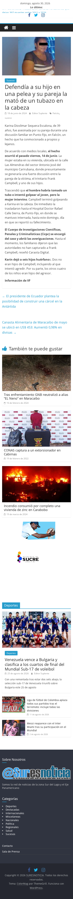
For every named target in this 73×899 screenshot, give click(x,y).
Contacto (7, 845)
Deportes (11, 653)
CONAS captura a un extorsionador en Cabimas (32, 452)
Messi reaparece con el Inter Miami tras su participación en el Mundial (46, 727)
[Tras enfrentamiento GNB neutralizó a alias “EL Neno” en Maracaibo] (36, 357)
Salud (9, 830)
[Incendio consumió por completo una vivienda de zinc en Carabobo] (36, 468)
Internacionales (15, 813)
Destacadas (12, 809)
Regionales (12, 827)
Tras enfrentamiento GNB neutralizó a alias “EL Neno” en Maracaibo (36, 396)
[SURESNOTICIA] (6, 27)
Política (10, 823)
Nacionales (12, 820)
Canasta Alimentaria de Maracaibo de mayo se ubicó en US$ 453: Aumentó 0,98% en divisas (34, 327)
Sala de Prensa (11, 851)
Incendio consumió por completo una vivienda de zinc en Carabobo (32, 508)
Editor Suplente (40, 113)
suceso (8, 117)
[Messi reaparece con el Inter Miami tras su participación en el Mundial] (13, 721)
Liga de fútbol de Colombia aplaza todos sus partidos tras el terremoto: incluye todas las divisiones (47, 705)
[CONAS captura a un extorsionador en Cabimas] (36, 412)
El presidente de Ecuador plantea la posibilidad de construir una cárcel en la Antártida (32, 301)
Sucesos (11, 80)
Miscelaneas (13, 816)
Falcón (56, 113)
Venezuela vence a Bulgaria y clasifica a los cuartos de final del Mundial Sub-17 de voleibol (34, 664)
